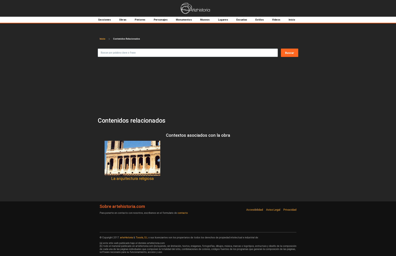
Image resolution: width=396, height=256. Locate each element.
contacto (183, 212)
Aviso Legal (273, 209)
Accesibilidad (254, 209)
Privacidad (289, 209)
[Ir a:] (132, 158)
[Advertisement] (198, 87)
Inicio (102, 39)
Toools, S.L (142, 237)
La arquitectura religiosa (132, 178)
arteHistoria (126, 237)
